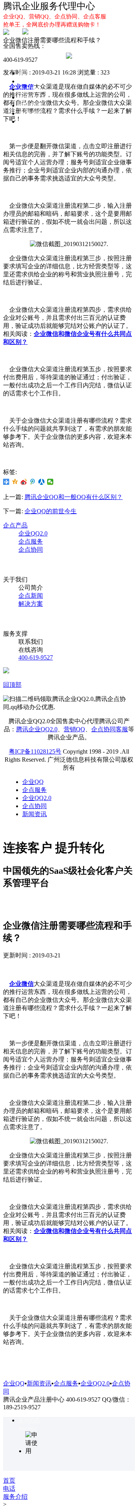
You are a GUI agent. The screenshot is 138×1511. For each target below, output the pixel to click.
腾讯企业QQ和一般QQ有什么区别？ (74, 497)
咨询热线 (29, 1420)
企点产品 (15, 525)
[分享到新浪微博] (24, 482)
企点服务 (30, 89)
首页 (24, 73)
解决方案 (30, 121)
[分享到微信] (50, 482)
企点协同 (30, 105)
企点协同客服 (109, 729)
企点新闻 (30, 595)
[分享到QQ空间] (15, 482)
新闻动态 (30, 113)
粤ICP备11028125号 (35, 751)
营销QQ (74, 729)
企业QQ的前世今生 (51, 511)
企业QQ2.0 (33, 97)
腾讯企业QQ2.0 (37, 729)
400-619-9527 (35, 657)
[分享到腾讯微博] (33, 482)
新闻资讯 (34, 814)
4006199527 (28, 1428)
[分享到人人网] (41, 482)
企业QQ (29, 81)
